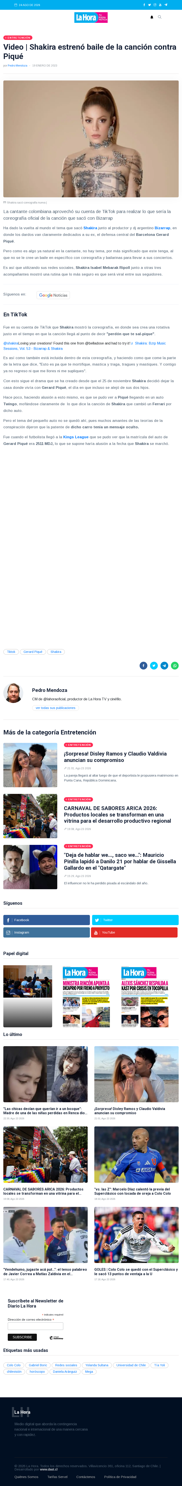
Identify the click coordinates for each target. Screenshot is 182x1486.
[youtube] (160, 5)
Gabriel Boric (38, 1365)
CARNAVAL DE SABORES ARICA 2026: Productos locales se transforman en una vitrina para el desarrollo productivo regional (117, 814)
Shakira (56, 652)
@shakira (10, 343)
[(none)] (13, 693)
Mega (89, 1371)
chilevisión (14, 1371)
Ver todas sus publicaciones (55, 708)
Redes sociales (66, 1365)
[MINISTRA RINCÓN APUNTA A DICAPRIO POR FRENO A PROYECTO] (86, 996)
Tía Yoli (159, 1365)
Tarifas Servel (57, 1477)
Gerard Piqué (33, 652)
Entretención (78, 732)
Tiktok (11, 652)
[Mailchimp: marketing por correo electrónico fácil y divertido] (56, 1341)
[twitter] (149, 5)
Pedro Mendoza (17, 65)
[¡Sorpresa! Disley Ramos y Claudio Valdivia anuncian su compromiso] (30, 765)
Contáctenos (85, 1477)
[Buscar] (159, 17)
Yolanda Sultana (96, 1365)
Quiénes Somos (26, 1477)
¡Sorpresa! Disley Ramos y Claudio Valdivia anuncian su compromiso (115, 757)
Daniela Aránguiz (65, 1371)
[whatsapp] (175, 666)
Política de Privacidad (120, 1477)
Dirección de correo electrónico (31, 1320)
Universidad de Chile (131, 1365)
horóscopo (37, 1371)
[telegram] (166, 5)
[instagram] (155, 5)
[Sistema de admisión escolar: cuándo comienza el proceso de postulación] (27, 996)
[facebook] (144, 5)
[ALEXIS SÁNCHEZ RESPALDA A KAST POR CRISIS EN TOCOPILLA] (145, 996)
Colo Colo (14, 1365)
